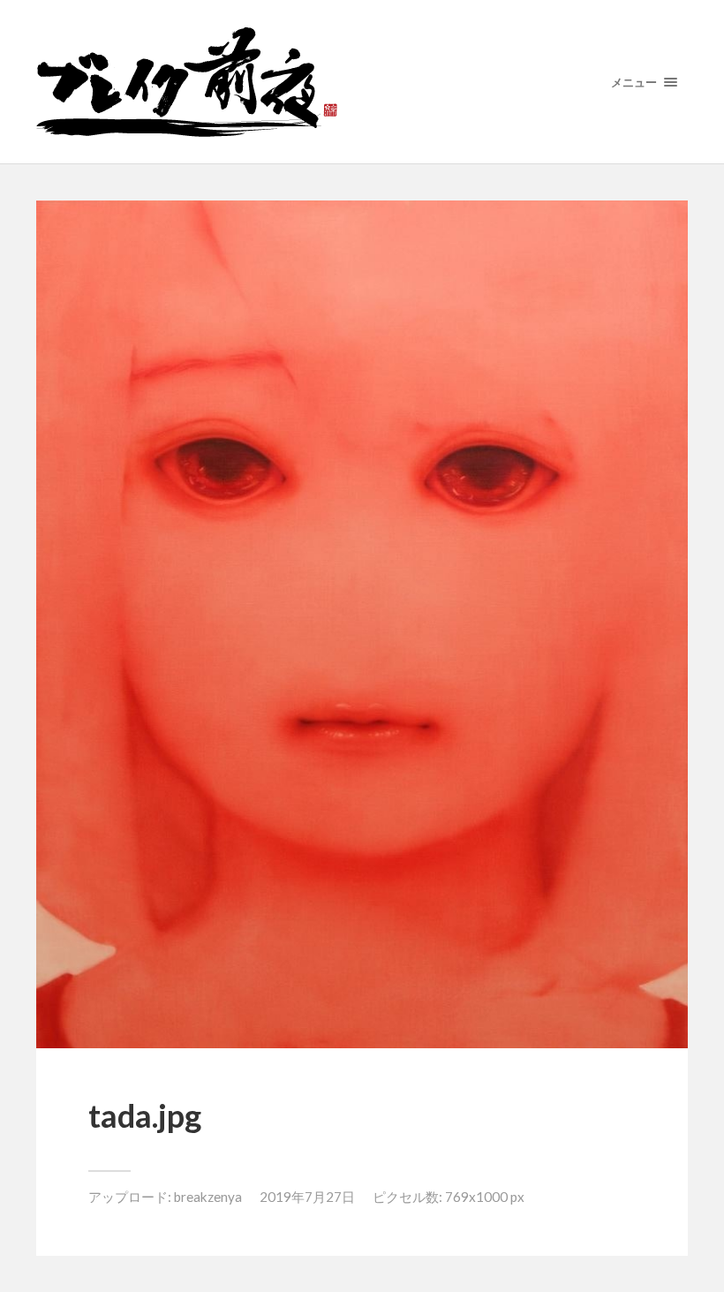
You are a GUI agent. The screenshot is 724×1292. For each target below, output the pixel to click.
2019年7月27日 (307, 1197)
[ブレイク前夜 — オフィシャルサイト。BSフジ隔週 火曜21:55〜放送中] (362, 81)
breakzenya (208, 1197)
